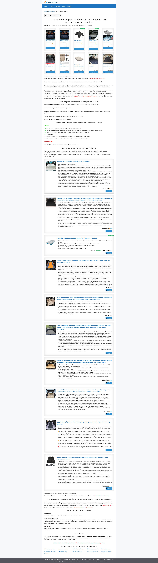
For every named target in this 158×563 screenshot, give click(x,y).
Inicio (45, 11)
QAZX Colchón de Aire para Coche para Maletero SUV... (50, 65)
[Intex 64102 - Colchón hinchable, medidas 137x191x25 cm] (79, 59)
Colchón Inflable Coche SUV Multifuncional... (92, 65)
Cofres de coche (105, 549)
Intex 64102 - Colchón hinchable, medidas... (78, 65)
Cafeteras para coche (92, 549)
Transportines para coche (106, 552)
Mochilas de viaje (77, 551)
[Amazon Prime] (53, 43)
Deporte (58, 6)
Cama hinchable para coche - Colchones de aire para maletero (73, 161)
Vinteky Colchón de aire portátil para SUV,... (107, 65)
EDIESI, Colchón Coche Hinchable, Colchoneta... (78, 41)
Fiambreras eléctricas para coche (50, 552)
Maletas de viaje (63, 551)
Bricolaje (69, 6)
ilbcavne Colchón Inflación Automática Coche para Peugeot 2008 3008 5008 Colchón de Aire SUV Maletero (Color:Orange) (83, 261)
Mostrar (58, 15)
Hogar (45, 6)
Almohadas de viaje (49, 549)
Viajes (53, 11)
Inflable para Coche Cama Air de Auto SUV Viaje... (50, 41)
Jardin (52, 6)
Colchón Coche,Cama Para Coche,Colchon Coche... (64, 65)
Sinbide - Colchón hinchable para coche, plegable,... (93, 41)
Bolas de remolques (78, 549)
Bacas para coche (63, 549)
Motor (63, 6)
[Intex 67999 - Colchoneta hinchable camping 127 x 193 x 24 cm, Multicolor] (51, 242)
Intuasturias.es (53, 2)
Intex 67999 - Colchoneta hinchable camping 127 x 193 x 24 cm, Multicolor (77, 238)
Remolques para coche (93, 551)
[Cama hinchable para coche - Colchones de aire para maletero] (51, 166)
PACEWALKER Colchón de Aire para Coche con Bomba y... (107, 41)
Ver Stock (51, 47)
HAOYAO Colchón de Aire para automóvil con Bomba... (64, 41)
